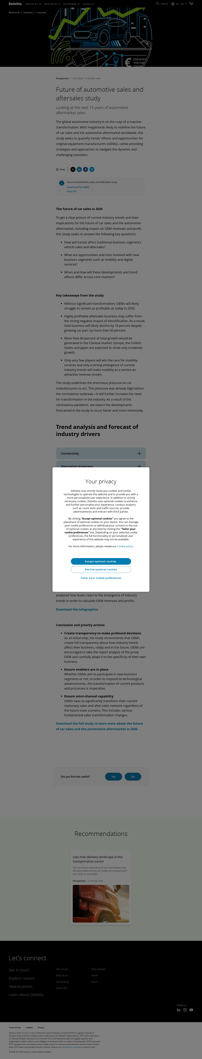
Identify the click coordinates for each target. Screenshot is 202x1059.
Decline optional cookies (101, 569)
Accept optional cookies (101, 561)
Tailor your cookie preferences (101, 578)
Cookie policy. (125, 546)
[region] (101, 529)
